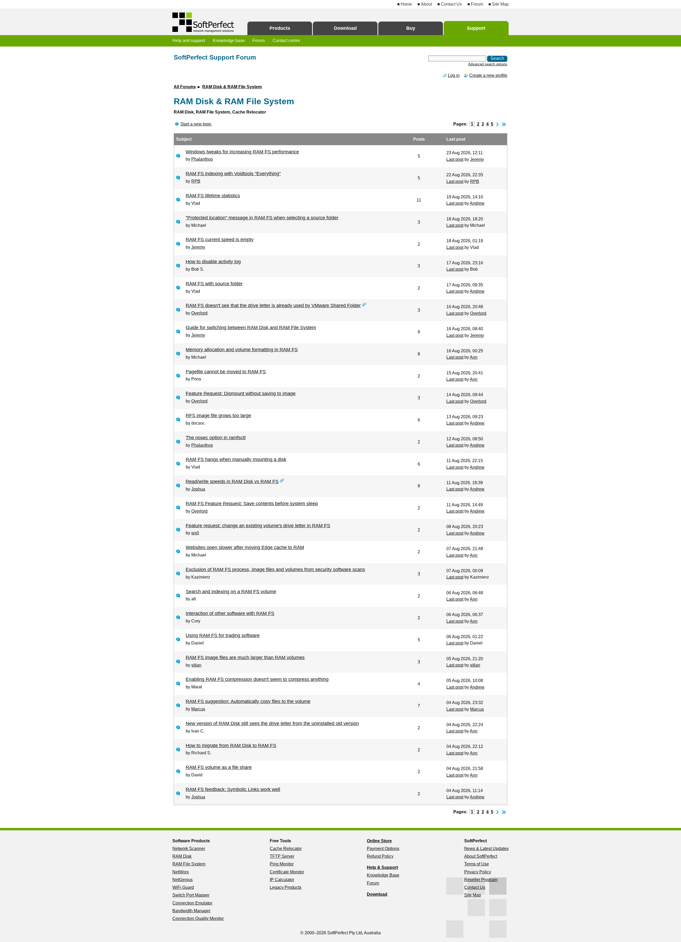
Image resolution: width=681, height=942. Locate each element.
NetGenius (182, 879)
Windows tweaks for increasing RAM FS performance (242, 151)
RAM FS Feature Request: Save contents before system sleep (252, 503)
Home (406, 4)
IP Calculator (282, 879)
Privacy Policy (477, 872)
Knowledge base (229, 40)
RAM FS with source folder (214, 283)
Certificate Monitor (287, 872)
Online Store (379, 841)
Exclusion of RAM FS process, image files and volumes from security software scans (275, 569)
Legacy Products (285, 887)
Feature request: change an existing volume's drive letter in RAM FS (258, 525)
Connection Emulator (192, 903)
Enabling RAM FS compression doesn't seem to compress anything (257, 679)
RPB (195, 181)
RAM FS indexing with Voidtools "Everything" (233, 173)
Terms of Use (476, 864)
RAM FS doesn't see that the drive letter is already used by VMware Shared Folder (273, 305)
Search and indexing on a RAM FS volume (231, 591)
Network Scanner (188, 848)
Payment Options (383, 848)
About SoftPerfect (480, 856)
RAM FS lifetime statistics (213, 195)
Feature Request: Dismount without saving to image (241, 393)
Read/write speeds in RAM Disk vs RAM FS (232, 481)
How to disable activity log (213, 261)
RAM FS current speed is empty (220, 239)
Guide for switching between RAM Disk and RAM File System (251, 327)
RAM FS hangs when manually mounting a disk (236, 459)
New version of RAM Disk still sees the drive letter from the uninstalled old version (272, 723)
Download (345, 28)
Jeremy (477, 159)
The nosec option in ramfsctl (216, 437)
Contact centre (286, 40)
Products (279, 28)
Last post (454, 159)
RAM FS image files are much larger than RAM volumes (245, 657)
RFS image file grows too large (218, 415)
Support (476, 28)
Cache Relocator (286, 848)
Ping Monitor (282, 864)
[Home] (203, 22)
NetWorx (180, 872)
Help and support (188, 40)
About (426, 4)
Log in (454, 75)
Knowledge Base (383, 875)
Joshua (198, 489)
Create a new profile (488, 75)
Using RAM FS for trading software (223, 635)
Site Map (500, 4)
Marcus (198, 709)
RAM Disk (182, 856)
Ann (473, 357)
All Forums (185, 87)
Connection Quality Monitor (198, 918)
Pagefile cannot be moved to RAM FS (226, 371)
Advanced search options (487, 64)
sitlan (196, 665)
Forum (477, 4)
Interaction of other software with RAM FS (230, 613)
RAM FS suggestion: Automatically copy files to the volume (248, 701)
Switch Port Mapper (190, 895)
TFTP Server (282, 856)
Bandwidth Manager (191, 910)
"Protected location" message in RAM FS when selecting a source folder (262, 217)
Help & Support (382, 867)
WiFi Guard (183, 887)
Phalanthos (202, 159)
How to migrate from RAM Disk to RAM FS (231, 745)
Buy (410, 28)
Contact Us (451, 4)
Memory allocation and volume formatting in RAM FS (242, 349)
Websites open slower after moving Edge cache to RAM (245, 547)
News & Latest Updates (486, 848)
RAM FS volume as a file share (219, 767)
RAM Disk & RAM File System (232, 87)
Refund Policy (380, 856)
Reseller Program (480, 879)
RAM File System (188, 864)
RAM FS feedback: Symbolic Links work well (233, 789)
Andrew (477, 203)
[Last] (504, 124)
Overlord (199, 313)
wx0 (195, 533)
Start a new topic (196, 124)
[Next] (498, 124)
